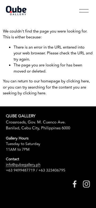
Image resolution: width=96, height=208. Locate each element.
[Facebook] (74, 184)
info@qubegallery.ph (23, 164)
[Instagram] (86, 184)
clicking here (77, 81)
